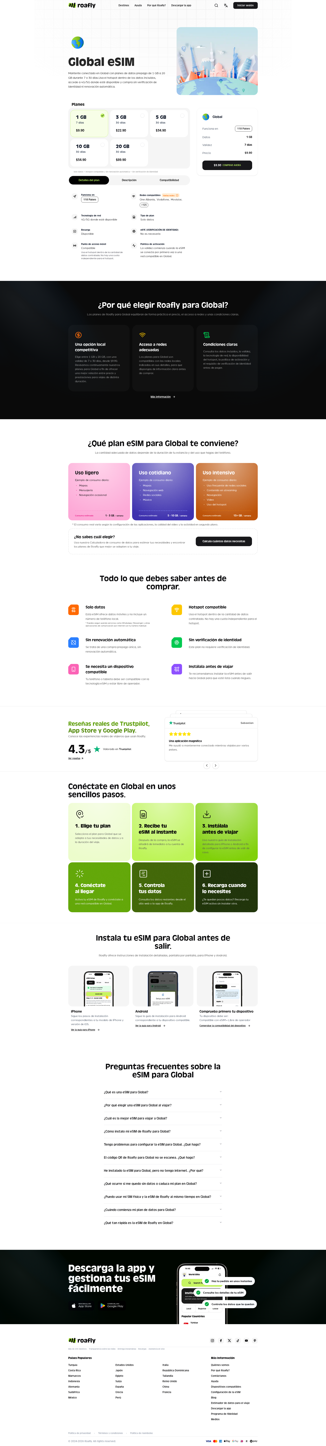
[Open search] (216, 5)
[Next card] (215, 765)
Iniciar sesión (245, 5)
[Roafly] (82, 5)
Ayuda (138, 5)
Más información (161, 397)
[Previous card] (206, 765)
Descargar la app (181, 5)
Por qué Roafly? (156, 5)
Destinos (124, 5)
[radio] (103, 116)
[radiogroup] (129, 138)
